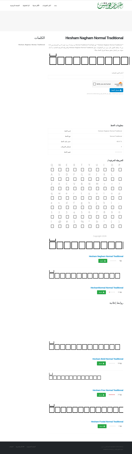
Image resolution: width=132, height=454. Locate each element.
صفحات (11, 446)
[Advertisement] (66, 20)
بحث (55, 5)
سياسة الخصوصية (31, 446)
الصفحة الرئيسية (15, 5)
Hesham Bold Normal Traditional (108, 359)
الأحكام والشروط (20, 446)
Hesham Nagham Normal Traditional (106, 256)
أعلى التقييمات (46, 5)
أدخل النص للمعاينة (117, 73)
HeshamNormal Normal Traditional (107, 287)
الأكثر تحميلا (36, 5)
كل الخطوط (26, 5)
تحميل (102, 261)
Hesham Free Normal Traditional (108, 390)
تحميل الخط (115, 90)
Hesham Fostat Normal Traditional (107, 421)
